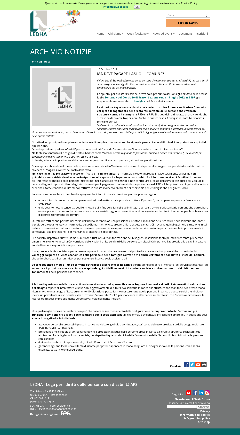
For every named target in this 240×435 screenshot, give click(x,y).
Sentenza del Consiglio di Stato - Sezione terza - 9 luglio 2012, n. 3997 (150, 97)
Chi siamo (114, 33)
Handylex (139, 101)
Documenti (185, 33)
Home (100, 33)
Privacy (205, 411)
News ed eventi (162, 33)
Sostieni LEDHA (188, 22)
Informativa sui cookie (195, 415)
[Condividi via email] (198, 366)
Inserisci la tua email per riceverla (189, 403)
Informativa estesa (115, 6)
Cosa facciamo (137, 33)
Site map (204, 422)
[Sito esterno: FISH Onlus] (66, 414)
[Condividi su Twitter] (192, 366)
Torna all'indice (40, 61)
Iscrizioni (202, 33)
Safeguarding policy (196, 418)
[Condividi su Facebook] (186, 366)
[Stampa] (204, 366)
